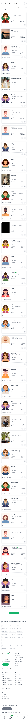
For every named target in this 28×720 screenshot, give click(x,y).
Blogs (16, 665)
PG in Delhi (17, 674)
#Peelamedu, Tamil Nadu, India (20, 634)
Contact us (5, 664)
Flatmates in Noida (6, 676)
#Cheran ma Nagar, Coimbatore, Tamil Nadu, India (5, 625)
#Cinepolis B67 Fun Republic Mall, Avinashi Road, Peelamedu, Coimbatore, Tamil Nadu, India (13, 642)
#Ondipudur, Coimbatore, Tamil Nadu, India (20, 631)
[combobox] (14, 3)
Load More (13, 613)
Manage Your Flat (5, 698)
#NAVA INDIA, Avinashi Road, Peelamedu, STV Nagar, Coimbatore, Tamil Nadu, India (13, 648)
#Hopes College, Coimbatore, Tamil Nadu (5, 628)
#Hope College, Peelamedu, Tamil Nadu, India (5, 642)
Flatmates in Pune (6, 682)
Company (17, 655)
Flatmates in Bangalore (7, 680)
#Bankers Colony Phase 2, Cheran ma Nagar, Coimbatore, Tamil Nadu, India (13, 625)
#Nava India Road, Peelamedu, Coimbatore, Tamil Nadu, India (5, 648)
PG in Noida (17, 676)
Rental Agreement (6, 690)
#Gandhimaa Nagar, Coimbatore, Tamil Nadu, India (13, 637)
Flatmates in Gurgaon (6, 678)
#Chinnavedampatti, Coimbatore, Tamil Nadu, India (13, 628)
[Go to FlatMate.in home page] (8, 653)
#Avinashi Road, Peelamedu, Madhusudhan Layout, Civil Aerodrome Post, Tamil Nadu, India (20, 640)
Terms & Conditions (19, 657)
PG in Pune (17, 682)
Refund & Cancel (18, 661)
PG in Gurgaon (18, 678)
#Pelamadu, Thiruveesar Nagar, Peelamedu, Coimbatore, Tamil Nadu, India (20, 645)
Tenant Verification (6, 692)
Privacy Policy (18, 659)
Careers (16, 663)
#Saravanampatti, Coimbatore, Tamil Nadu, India (13, 645)
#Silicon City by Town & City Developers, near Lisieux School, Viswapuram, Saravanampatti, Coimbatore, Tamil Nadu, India (20, 628)
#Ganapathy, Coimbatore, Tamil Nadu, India (13, 634)
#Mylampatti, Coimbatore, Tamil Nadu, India (13, 631)
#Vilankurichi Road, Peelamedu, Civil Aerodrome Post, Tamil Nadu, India (5, 637)
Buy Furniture (5, 694)
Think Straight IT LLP (12, 705)
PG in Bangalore (18, 680)
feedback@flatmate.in (6, 661)
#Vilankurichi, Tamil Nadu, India (20, 625)
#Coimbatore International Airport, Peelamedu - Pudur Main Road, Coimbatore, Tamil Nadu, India (20, 642)
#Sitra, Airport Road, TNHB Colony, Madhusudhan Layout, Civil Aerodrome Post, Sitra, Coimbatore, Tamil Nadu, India (13, 640)
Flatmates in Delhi (6, 674)
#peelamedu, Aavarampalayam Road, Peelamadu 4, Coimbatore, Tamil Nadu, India (5, 645)
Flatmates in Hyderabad (7, 684)
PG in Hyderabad (18, 684)
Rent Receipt (4, 696)
